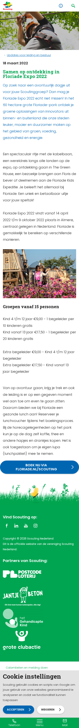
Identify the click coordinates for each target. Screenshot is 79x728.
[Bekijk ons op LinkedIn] (16, 525)
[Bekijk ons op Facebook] (7, 525)
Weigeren (47, 709)
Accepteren (15, 709)
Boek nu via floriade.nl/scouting (36, 467)
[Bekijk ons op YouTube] (26, 525)
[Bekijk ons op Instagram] (35, 525)
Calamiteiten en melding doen (27, 668)
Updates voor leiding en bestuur (29, 55)
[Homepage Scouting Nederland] (7, 5)
